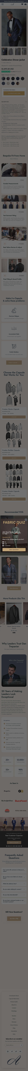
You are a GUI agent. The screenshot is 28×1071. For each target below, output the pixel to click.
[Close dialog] (26, 520)
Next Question (14, 549)
